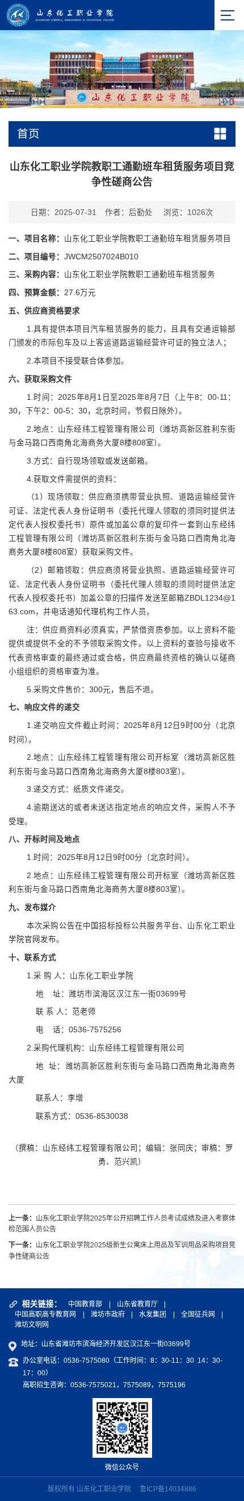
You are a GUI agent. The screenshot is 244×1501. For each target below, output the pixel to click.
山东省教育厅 (137, 1304)
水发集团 (152, 1314)
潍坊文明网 (32, 1325)
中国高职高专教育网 (45, 1314)
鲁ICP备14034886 (168, 1489)
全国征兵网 (198, 1314)
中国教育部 (85, 1304)
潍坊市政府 (108, 1314)
